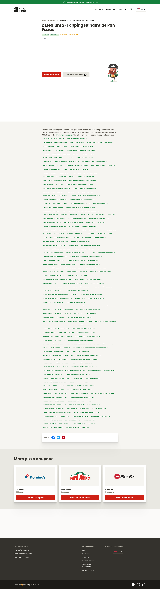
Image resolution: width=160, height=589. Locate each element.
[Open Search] (131, 9)
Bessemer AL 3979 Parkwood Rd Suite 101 (80, 420)
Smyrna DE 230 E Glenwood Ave (83, 325)
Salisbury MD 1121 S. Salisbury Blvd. (55, 367)
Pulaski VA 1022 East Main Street (88, 310)
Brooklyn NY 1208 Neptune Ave (54, 218)
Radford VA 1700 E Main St (76, 302)
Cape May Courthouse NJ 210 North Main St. (86, 256)
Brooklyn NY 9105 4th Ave (79, 215)
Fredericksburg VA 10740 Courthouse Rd (58, 310)
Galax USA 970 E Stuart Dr (94, 283)
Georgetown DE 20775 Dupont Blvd (56, 329)
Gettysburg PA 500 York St (77, 272)
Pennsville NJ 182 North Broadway (55, 359)
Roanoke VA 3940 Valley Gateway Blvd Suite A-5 (60, 294)
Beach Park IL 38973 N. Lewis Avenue (100, 142)
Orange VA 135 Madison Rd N (71, 283)
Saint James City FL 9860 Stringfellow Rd (82, 150)
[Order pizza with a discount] (20, 9)
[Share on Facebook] (53, 437)
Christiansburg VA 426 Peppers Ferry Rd (57, 306)
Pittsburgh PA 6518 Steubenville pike (101, 370)
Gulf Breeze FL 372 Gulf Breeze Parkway (57, 249)
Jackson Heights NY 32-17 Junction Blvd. (85, 196)
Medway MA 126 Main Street (53, 158)
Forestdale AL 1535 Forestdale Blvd (56, 424)
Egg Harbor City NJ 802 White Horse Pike (58, 355)
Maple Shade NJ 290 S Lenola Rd (77, 351)
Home (44, 20)
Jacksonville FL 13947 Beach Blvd (55, 393)
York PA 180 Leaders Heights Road (79, 389)
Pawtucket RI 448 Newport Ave (103, 253)
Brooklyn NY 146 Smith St (73, 222)
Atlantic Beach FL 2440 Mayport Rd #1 (57, 412)
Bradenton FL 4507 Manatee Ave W (82, 397)
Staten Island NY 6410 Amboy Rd (54, 226)
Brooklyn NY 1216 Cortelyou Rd (103, 215)
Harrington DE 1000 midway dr (83, 329)
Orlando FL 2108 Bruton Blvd (83, 154)
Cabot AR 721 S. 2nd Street (52, 420)
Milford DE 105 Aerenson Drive (54, 321)
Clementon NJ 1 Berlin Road (53, 351)
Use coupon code (51, 74)
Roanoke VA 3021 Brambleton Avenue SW (57, 298)
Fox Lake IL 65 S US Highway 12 (53, 139)
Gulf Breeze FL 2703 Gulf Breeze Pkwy (56, 154)
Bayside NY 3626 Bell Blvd (79, 169)
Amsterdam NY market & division (103, 165)
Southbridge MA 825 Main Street (100, 234)
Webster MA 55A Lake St (75, 234)
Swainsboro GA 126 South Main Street (57, 279)
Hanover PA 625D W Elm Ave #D (78, 374)
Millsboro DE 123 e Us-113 (86, 332)
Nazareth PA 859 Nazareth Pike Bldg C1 (57, 378)
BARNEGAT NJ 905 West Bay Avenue (55, 256)
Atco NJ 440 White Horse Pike (54, 260)
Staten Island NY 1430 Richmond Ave (56, 230)
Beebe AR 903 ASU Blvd (80, 416)
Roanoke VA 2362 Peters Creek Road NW (89, 298)
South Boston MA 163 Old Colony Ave (79, 158)
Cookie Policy (87, 560)
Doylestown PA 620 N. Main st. (54, 275)
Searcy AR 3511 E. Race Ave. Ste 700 (84, 424)
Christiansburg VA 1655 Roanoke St (78, 287)
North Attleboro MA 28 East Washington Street (61, 237)
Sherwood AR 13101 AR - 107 (101, 416)
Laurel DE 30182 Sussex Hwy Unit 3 (87, 336)
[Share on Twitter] (58, 437)
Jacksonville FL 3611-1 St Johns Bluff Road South (61, 161)
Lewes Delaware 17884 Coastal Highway (57, 336)
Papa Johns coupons (80, 497)
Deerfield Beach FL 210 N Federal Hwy (93, 408)
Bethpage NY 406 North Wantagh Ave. (56, 188)
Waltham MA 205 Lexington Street (55, 241)
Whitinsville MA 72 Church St (53, 165)
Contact (85, 554)
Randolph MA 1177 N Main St (81, 241)
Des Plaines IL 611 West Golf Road (55, 142)
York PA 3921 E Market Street (53, 389)
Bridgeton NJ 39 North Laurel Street (56, 348)
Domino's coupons (64, 135)
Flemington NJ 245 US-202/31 (53, 272)
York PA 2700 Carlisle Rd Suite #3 (55, 382)
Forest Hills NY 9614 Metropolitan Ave (80, 207)
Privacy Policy (88, 570)
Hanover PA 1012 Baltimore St (53, 374)
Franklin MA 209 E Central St (53, 150)
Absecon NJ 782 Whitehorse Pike (55, 397)
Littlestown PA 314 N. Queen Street (87, 378)
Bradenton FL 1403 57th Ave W (53, 401)
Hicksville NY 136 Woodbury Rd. (84, 188)
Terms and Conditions (86, 565)
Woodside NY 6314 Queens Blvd (54, 211)
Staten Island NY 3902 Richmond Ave (82, 226)
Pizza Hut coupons (124, 497)
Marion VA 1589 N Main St (104, 287)
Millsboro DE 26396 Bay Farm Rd (80, 317)
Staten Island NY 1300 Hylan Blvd (55, 199)
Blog (84, 550)
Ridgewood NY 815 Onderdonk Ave (81, 177)
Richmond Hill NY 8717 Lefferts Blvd (82, 180)
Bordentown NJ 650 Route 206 (54, 340)
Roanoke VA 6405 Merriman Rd (85, 313)
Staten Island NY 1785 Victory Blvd (55, 173)
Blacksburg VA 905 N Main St (53, 302)
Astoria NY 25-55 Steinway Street (55, 203)
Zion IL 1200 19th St (77, 142)
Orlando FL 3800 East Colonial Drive (56, 416)
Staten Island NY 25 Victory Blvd (55, 169)
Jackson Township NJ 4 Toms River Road (83, 260)
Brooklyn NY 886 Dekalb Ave (77, 165)
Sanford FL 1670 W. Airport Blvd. (79, 401)
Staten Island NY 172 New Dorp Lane (84, 173)
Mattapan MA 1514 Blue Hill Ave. (54, 245)
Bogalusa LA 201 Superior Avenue (55, 146)
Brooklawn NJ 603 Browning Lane (80, 340)
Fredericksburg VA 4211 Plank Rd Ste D (57, 313)
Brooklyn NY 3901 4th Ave (52, 222)
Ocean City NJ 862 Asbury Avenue (79, 344)
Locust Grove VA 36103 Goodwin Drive (88, 279)
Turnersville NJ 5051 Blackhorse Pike (56, 363)
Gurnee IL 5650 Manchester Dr (78, 139)
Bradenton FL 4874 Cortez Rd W (54, 405)
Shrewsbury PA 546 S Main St (78, 275)
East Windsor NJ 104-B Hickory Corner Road (59, 264)
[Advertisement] (80, 55)
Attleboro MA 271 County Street (94, 237)
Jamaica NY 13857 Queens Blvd (53, 192)
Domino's (52, 20)
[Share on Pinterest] (63, 437)
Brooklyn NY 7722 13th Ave (95, 222)
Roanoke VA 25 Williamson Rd (91, 294)
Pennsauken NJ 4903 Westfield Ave (88, 355)
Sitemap (85, 557)
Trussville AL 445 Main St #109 (77, 428)
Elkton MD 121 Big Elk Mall (82, 363)
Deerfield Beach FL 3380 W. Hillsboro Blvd (84, 405)
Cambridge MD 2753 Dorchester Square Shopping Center (64, 370)
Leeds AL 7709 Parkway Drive (53, 428)
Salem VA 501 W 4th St (50, 283)
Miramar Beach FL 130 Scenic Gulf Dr (88, 249)
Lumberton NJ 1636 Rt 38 (79, 393)
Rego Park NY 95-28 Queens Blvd (54, 180)
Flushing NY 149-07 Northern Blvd (80, 192)
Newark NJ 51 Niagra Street (96, 268)
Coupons (99, 9)
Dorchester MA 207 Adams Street (94, 161)
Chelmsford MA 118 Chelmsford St (82, 146)
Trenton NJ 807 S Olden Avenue (102, 393)
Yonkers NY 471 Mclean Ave (80, 203)
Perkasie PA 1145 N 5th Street (101, 272)
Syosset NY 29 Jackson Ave (106, 230)
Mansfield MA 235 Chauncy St (53, 234)
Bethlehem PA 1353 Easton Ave (53, 386)
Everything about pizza (116, 9)
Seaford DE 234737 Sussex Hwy (54, 317)
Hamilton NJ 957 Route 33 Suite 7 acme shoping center (63, 268)
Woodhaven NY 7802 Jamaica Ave (55, 196)
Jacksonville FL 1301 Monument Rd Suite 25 (84, 245)
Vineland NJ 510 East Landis (104, 344)
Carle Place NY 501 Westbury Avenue (80, 184)
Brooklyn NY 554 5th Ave (77, 218)
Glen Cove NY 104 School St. (53, 207)
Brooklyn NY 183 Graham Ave (82, 230)
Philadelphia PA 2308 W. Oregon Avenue (81, 386)
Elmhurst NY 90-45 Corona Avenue (82, 199)
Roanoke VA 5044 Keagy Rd (52, 287)
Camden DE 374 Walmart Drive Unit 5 (56, 325)
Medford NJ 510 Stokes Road (53, 344)
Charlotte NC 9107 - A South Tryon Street (58, 332)
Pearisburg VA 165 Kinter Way (77, 291)
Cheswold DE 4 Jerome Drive (105, 321)
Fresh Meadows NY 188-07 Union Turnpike (83, 211)
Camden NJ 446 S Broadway (53, 253)
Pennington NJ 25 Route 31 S (89, 264)
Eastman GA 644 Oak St (101, 203)
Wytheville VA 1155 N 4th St (106, 306)
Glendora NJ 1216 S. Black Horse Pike (84, 359)
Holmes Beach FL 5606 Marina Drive (87, 412)
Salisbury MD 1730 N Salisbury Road (84, 367)
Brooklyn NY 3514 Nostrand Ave (54, 177)
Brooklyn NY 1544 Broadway (53, 184)
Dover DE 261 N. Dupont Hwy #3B (80, 321)
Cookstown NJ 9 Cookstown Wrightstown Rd (90, 348)
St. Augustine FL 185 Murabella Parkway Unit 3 (60, 408)
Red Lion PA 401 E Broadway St (81, 382)
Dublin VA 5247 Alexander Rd (53, 291)
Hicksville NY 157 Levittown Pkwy (55, 215)
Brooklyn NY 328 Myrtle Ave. (99, 218)
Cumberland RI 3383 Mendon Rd (77, 253)
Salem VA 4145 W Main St (84, 306)
